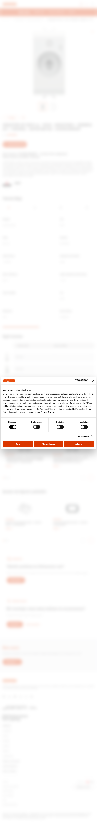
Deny (18, 444)
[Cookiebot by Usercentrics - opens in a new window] (77, 381)
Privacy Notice (47, 412)
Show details (83, 436)
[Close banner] (93, 381)
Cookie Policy (74, 409)
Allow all (79, 444)
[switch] (36, 427)
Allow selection (48, 444)
